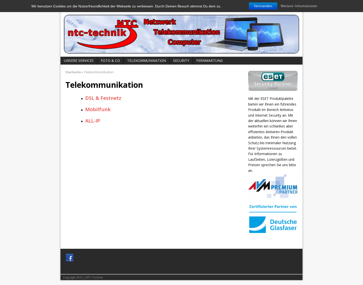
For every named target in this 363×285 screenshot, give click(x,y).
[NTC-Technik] (181, 31)
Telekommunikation (146, 60)
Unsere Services (79, 60)
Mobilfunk (98, 109)
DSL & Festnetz (103, 98)
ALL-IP (92, 120)
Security (181, 60)
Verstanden (263, 6)
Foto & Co (110, 60)
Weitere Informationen (299, 6)
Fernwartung (209, 60)
